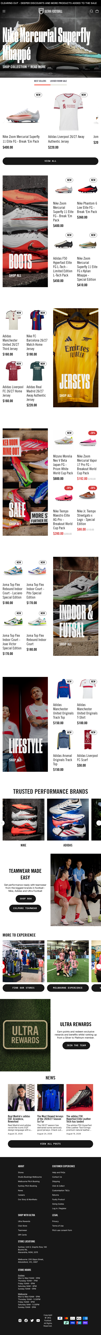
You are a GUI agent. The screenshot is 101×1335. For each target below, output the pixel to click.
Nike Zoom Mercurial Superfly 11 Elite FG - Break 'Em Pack (21, 121)
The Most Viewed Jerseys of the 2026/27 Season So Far (50, 1102)
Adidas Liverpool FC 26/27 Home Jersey (13, 374)
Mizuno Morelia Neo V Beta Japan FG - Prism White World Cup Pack (63, 447)
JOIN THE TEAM (76, 1028)
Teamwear (22, 1226)
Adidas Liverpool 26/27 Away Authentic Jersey (66, 121)
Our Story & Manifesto (27, 1195)
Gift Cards (22, 1231)
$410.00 (82, 268)
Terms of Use (58, 1222)
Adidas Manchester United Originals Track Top (63, 694)
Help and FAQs (58, 1168)
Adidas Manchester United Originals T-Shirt (87, 694)
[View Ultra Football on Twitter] (32, 1317)
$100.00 (82, 706)
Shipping (56, 1177)
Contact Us (57, 1173)
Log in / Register (59, 1204)
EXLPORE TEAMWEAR (25, 891)
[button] (91, 11)
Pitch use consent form (62, 1226)
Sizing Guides (58, 1200)
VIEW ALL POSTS (50, 1127)
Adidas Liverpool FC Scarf (87, 740)
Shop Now (26, 881)
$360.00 (82, 200)
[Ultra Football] (50, 11)
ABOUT (21, 1162)
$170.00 (32, 586)
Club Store (22, 1222)
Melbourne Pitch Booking (29, 1177)
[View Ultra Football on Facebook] (26, 1317)
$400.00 (8, 130)
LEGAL (55, 1211)
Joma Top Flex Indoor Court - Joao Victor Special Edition (12, 624)
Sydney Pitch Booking (27, 1182)
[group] (50, 103)
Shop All (15, 258)
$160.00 (8, 337)
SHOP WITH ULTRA (26, 1211)
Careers (21, 1191)
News (20, 1186)
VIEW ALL (50, 144)
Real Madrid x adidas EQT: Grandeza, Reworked (19, 1102)
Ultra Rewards (24, 1217)
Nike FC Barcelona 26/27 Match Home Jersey (37, 325)
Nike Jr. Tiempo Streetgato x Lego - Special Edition (86, 500)
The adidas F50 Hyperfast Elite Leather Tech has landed (78, 1102)
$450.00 (58, 263)
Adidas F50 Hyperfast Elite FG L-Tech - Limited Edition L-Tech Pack (62, 249)
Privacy (55, 1217)
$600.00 (58, 461)
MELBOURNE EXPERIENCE (68, 970)
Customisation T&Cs (60, 1186)
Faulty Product (58, 1195)
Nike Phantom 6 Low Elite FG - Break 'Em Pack (87, 190)
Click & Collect (58, 1182)
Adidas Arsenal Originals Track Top (62, 742)
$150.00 (58, 706)
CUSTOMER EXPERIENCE (63, 1162)
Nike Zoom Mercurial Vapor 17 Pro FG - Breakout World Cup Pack (87, 447)
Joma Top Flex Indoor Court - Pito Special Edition (35, 573)
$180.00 (8, 586)
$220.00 (53, 130)
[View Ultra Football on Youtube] (38, 1317)
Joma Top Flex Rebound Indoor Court (36, 622)
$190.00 (32, 337)
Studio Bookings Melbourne (30, 1173)
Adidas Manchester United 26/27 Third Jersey (11, 325)
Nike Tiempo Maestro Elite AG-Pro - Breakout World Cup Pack (62, 502)
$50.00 (81, 748)
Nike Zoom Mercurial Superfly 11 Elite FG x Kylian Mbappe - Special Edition (87, 251)
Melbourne (22, 1290)
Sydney (21, 1272)
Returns (55, 1191)
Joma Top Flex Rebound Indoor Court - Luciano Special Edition (12, 573)
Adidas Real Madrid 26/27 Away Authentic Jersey (36, 376)
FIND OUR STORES (23, 970)
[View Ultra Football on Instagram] (20, 1317)
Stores (21, 1168)
